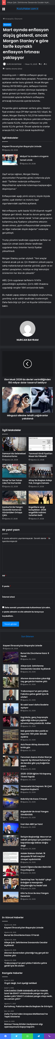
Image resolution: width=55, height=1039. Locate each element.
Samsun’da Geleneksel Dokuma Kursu (14, 455)
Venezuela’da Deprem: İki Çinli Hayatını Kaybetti (36, 788)
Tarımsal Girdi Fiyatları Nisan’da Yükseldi (40, 455)
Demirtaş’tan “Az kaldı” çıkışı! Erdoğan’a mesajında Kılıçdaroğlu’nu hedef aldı (36, 882)
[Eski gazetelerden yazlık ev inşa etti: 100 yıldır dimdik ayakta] (10, 734)
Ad (4, 575)
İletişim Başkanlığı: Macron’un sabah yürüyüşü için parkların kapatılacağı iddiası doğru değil (36, 841)
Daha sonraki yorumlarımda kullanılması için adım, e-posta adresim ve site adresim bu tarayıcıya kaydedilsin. (26, 611)
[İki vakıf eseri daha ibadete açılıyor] (10, 708)
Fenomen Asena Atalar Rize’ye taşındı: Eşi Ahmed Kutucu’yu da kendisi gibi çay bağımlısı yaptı (36, 761)
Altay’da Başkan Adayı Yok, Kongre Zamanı (40, 481)
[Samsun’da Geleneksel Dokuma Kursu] (14, 444)
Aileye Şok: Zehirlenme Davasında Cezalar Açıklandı (29, 2)
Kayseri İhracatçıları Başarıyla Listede (21, 146)
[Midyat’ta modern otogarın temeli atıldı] (10, 159)
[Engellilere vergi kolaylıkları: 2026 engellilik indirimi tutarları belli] (41, 497)
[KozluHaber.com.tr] (27, 8)
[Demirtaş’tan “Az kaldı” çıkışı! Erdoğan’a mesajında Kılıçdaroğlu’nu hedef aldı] (10, 883)
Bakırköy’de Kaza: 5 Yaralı (34, 798)
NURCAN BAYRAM (14, 64)
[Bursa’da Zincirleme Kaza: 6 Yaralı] (10, 657)
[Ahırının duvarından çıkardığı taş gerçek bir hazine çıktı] (10, 682)
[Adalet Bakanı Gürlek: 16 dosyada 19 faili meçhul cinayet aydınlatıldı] (10, 857)
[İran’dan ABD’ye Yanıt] (10, 828)
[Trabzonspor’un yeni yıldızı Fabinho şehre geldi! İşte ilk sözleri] (10, 695)
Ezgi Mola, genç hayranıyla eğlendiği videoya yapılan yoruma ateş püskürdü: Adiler (36, 720)
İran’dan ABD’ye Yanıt (32, 824)
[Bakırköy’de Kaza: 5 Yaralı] (10, 802)
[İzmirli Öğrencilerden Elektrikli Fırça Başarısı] (10, 871)
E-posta (6, 586)
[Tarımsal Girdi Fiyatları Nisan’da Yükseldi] (41, 444)
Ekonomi (18, 19)
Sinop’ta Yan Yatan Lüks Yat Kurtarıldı (12, 481)
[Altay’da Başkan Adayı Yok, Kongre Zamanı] (41, 471)
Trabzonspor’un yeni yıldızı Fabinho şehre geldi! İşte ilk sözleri (35, 694)
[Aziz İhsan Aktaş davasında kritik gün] (10, 748)
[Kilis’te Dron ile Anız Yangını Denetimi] (10, 897)
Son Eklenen (27, 636)
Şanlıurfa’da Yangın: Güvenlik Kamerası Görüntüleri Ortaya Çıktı (12, 511)
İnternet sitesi (8, 597)
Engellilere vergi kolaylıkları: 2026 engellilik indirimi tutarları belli (37, 511)
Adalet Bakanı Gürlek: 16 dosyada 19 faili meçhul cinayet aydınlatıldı (33, 856)
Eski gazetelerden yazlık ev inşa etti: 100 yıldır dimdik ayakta (34, 733)
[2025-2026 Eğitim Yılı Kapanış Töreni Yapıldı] (10, 777)
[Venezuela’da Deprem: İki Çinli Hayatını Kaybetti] (10, 790)
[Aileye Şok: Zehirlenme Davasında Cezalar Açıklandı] (10, 669)
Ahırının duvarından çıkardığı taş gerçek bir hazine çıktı (35, 680)
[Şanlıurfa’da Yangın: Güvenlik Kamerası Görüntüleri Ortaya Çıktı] (14, 497)
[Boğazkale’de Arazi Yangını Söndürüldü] (10, 815)
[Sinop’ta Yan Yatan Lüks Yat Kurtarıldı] (14, 471)
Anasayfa (9, 19)
